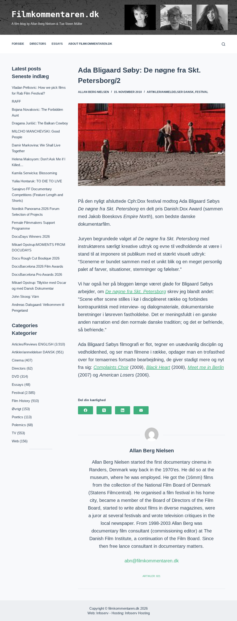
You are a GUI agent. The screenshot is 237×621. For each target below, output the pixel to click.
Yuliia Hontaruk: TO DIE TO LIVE (37, 181)
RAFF (16, 101)
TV (14, 433)
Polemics (19, 425)
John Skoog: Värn (25, 296)
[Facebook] (85, 410)
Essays (57, 43)
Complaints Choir (111, 367)
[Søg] (223, 44)
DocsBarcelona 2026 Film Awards (37, 266)
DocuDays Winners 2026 (31, 236)
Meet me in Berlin (206, 367)
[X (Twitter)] (104, 410)
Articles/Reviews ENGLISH (32, 344)
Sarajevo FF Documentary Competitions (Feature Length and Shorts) (37, 195)
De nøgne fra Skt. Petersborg (135, 291)
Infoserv (102, 613)
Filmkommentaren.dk (55, 14)
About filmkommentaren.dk (90, 43)
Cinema (18, 360)
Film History (21, 401)
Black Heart (158, 367)
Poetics (17, 417)
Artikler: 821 (151, 576)
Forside (18, 43)
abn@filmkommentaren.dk (152, 560)
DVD (15, 376)
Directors (38, 43)
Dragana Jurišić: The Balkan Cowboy (40, 123)
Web (15, 441)
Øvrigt (16, 409)
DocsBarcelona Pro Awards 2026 (37, 274)
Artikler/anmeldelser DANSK (170, 92)
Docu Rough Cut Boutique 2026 (35, 258)
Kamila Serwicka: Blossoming (34, 173)
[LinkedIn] (122, 410)
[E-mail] (141, 410)
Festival (201, 92)
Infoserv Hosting (137, 613)
